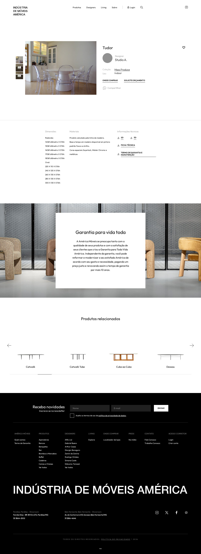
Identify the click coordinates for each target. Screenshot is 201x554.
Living (103, 7)
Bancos (42, 443)
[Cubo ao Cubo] (124, 350)
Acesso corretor (177, 433)
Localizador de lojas (111, 440)
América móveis (22, 433)
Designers (91, 7)
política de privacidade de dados (112, 415)
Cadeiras (42, 460)
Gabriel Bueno (71, 443)
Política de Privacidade (115, 539)
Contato (149, 433)
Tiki (100, 548)
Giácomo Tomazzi (72, 464)
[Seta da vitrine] (11, 345)
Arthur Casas (70, 446)
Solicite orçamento (134, 80)
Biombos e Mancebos (48, 453)
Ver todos (43, 467)
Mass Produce (122, 69)
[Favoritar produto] (183, 47)
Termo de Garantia (22, 443)
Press (131, 433)
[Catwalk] (31, 350)
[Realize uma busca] (141, 8)
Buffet (41, 457)
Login (132, 7)
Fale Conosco (150, 440)
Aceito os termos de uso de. (101, 415)
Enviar (161, 408)
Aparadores (44, 440)
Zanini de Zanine (72, 453)
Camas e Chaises (46, 464)
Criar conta (173, 443)
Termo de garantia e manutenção (131, 153)
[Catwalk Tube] (77, 350)
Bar (40, 450)
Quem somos (19, 440)
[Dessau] (170, 350)
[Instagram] (186, 7)
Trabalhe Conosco (152, 443)
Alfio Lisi (68, 440)
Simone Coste (70, 460)
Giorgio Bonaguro (72, 450)
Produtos (77, 7)
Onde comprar (110, 80)
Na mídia (132, 440)
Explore (91, 440)
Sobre (114, 7)
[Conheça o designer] (107, 58)
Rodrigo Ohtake (72, 457)
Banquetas (43, 446)
